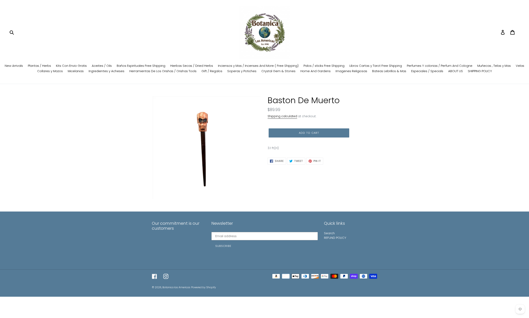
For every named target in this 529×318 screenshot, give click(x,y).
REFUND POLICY (335, 238)
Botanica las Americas (176, 287)
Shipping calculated (282, 116)
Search (329, 233)
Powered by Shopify (203, 287)
